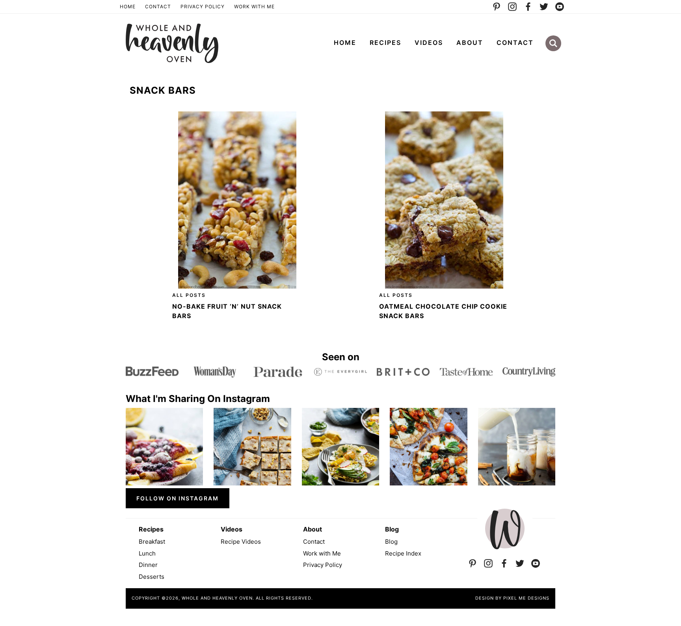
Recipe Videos (241, 541)
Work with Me (322, 553)
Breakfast (152, 541)
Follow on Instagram (177, 498)
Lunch (147, 553)
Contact (158, 6)
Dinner (148, 565)
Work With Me (254, 6)
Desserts (151, 576)
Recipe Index (403, 553)
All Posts (189, 295)
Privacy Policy (202, 6)
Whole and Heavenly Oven (172, 43)
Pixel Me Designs (526, 598)
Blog (391, 541)
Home (128, 6)
